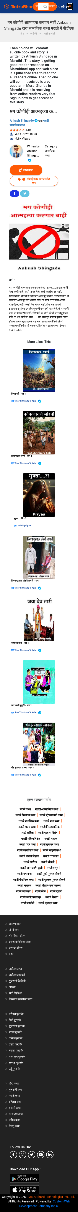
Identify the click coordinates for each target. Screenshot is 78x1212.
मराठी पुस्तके (15, 1032)
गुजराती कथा (15, 1089)
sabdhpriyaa (24, 525)
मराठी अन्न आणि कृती (31, 868)
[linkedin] (50, 1154)
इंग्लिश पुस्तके (16, 1014)
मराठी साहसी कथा (52, 850)
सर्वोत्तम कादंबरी (17, 975)
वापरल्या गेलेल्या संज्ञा (20, 942)
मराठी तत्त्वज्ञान (50, 856)
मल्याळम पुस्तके (17, 1056)
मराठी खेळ (40, 891)
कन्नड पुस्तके (16, 1062)
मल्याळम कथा (16, 1114)
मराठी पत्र (52, 868)
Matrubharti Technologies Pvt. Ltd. (52, 1197)
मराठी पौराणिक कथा (23, 879)
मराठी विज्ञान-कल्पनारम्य (48, 885)
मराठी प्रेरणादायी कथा (51, 815)
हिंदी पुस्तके (15, 1020)
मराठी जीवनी (47, 862)
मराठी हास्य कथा (27, 827)
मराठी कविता (27, 832)
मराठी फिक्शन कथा (25, 815)
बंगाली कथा (15, 1108)
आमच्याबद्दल (15, 923)
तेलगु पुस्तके (15, 1044)
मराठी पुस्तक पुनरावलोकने (51, 879)
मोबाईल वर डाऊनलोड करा (38, 180)
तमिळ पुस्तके (15, 1038)
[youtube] (40, 1154)
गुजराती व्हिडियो (17, 981)
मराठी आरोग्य (30, 862)
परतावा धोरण (16, 948)
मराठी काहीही (27, 903)
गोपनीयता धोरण (17, 936)
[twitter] (31, 1154)
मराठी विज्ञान (52, 897)
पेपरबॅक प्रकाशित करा (20, 999)
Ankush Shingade (22, 120)
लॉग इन (65, 6)
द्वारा (13, 401)
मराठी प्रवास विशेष (47, 832)
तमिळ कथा (14, 1120)
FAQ (12, 954)
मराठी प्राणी (56, 891)
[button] (45, 6)
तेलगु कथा (14, 1126)
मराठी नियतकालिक (50, 827)
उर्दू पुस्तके (14, 1068)
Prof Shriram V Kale (26, 401)
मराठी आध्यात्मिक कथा (46, 809)
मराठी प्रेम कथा (28, 844)
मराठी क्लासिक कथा (29, 821)
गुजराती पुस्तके (16, 1026)
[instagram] (22, 1154)
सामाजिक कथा (50, 153)
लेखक (12, 987)
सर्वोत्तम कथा (15, 969)
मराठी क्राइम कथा (48, 903)
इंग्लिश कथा (15, 1101)
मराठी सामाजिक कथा (27, 850)
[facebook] (13, 1154)
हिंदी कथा (14, 1083)
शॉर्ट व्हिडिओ (15, 993)
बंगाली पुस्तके (16, 1050)
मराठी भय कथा (24, 873)
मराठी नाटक (50, 838)
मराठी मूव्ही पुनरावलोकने (48, 873)
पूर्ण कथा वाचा (26, 170)
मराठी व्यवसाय (23, 891)
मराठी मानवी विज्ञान (29, 856)
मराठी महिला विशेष (30, 838)
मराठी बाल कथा (51, 821)
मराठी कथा (25, 809)
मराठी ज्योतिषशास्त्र (30, 897)
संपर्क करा (14, 929)
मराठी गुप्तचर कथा (49, 844)
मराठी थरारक (24, 885)
